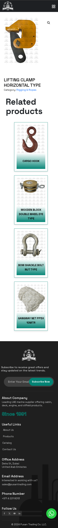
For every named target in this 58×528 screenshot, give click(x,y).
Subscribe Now (41, 381)
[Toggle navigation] (54, 3)
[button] (49, 23)
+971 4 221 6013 (11, 498)
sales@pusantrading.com (17, 484)
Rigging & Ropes (26, 90)
